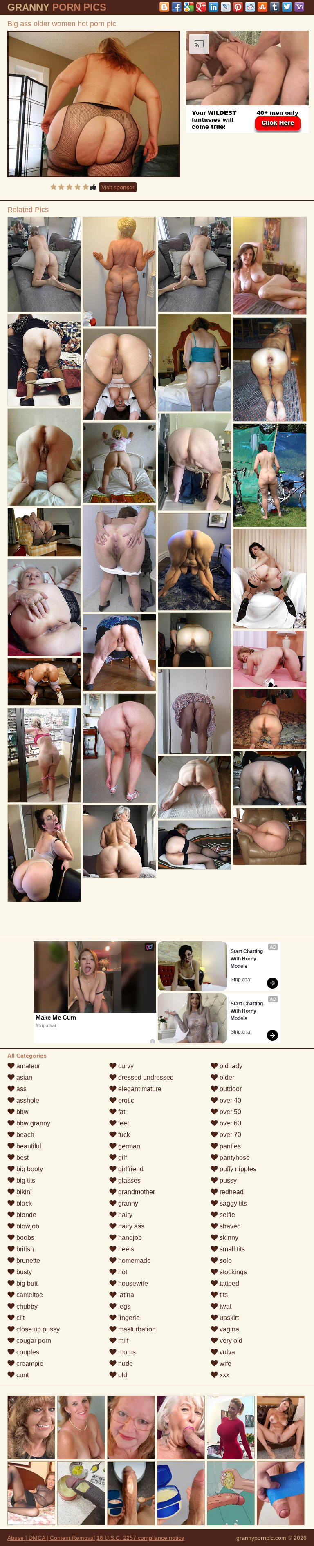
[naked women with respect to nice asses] (44, 853)
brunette (27, 1260)
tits (223, 1294)
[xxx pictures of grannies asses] (119, 748)
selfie (226, 1214)
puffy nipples (237, 1169)
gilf (122, 1157)
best (22, 1157)
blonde (25, 1214)
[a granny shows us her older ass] (44, 755)
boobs (24, 1237)
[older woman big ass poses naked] (194, 711)
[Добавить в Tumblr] (275, 7)
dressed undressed (145, 1077)
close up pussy (37, 1329)
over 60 (229, 1123)
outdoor (230, 1088)
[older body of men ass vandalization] (270, 778)
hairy (124, 1214)
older (226, 1077)
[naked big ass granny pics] (119, 559)
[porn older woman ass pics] (44, 265)
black (23, 1203)
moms (126, 1352)
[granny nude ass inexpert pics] (44, 360)
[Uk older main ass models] (44, 457)
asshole (27, 1100)
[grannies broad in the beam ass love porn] (270, 659)
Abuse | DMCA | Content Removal (51, 1538)
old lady (230, 1066)
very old (230, 1340)
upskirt (228, 1317)
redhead (231, 1191)
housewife (132, 1283)
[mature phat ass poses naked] (194, 562)
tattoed (228, 1283)
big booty (29, 1169)
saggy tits (232, 1203)
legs (123, 1306)
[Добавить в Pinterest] (238, 7)
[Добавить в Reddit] (250, 7)
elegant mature (139, 1088)
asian (23, 1077)
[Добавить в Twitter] (287, 7)
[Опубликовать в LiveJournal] (226, 7)
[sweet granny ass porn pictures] (270, 369)
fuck (123, 1134)
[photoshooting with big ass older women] (194, 363)
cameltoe (29, 1294)
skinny (228, 1237)
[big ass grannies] (194, 462)
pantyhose (234, 1157)
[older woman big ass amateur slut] (194, 639)
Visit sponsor (118, 187)
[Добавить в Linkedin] (213, 7)
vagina (228, 1329)
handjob (129, 1237)
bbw (22, 1111)
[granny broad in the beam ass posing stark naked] (270, 579)
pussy (227, 1180)
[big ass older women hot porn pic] (93, 104)
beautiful (28, 1146)
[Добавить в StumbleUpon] (262, 7)
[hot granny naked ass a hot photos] (270, 475)
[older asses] (270, 836)
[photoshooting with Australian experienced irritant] (194, 787)
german (128, 1146)
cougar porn (33, 1340)
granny (127, 1203)
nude (125, 1363)
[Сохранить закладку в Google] (189, 7)
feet (123, 1123)
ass (21, 1088)
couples (27, 1352)
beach (24, 1134)
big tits (25, 1180)
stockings (232, 1272)
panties (229, 1146)
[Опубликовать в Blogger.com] (164, 7)
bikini (23, 1191)
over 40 (229, 1100)
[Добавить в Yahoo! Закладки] (299, 7)
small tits (231, 1249)
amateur (27, 1066)
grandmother (136, 1191)
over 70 (229, 1134)
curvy (125, 1066)
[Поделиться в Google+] (201, 7)
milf (122, 1340)
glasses (129, 1180)
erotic (125, 1100)
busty (23, 1272)
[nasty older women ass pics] (119, 841)
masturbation (136, 1329)
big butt (26, 1283)
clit (20, 1317)
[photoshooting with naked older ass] (119, 272)
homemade (134, 1260)
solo (225, 1260)
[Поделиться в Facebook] (177, 7)
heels (125, 1249)
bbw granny (32, 1123)
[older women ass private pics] (194, 845)
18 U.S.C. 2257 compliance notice (140, 1538)
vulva (226, 1352)
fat (121, 1111)
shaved (229, 1226)
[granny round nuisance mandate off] (194, 265)
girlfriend (130, 1169)
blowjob (27, 1226)
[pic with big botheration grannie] (119, 652)
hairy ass (130, 1226)
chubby (26, 1306)
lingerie (128, 1317)
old (122, 1374)
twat (224, 1306)
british (24, 1249)
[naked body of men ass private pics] (44, 682)
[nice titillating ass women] (270, 719)
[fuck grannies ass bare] (44, 607)
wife (224, 1363)
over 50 (229, 1111)
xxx (223, 1374)
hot (122, 1272)
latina (125, 1294)
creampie (29, 1363)
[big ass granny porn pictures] (119, 374)
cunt (22, 1374)
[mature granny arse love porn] (44, 532)
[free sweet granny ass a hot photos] (119, 462)
